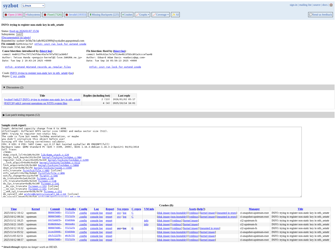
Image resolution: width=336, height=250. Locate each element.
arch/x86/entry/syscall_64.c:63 (45, 194)
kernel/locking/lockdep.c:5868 (58, 165)
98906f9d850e (55, 212)
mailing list (305, 4)
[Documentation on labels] (16, 37)
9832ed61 (70, 224)
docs (324, 4)
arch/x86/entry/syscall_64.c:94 (59, 196)
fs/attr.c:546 (49, 175)
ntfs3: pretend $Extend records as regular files (38, 67)
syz (15, 76)
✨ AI (175, 14)
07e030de (70, 220)
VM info (149, 208)
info (146, 220)
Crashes (127, 14)
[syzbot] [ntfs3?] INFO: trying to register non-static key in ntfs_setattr (42, 99)
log (71, 73)
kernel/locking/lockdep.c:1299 (68, 160)
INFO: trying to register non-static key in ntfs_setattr (39, 73)
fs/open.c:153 (37, 186)
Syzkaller (70, 208)
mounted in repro (226, 212)
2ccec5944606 (55, 232)
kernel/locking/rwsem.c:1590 (53, 168)
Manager (254, 208)
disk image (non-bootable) (172, 212)
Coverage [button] (159, 14)
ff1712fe (70, 212)
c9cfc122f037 (55, 235)
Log (96, 208)
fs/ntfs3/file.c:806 (51, 173)
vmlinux (193, 212)
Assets (192, 208)
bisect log (45, 51)
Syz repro (123, 208)
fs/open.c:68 (45, 178)
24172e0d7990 (55, 220)
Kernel (36, 208)
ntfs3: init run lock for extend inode (60, 44)
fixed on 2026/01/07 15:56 (24, 31)
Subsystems (33, 14)
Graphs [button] (141, 14)
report (109, 212)
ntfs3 (19, 34)
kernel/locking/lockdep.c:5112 (60, 162)
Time (14, 208)
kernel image (208, 212)
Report (110, 208)
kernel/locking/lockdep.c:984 (62, 157)
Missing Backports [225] (104, 14)
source (316, 4)
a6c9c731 (70, 235)
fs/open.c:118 (47, 181)
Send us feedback (320, 14)
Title (300, 208)
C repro (136, 208)
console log (96, 212)
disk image (164, 220)
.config (21, 76)
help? (201, 208)
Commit (55, 208)
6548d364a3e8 (55, 224)
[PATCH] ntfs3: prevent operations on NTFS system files (35, 103)
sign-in (293, 4)
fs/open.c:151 (37, 189)
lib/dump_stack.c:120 (55, 154)
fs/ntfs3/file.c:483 (36, 170)
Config (83, 208)
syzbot (10, 5)
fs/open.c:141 (50, 183)
